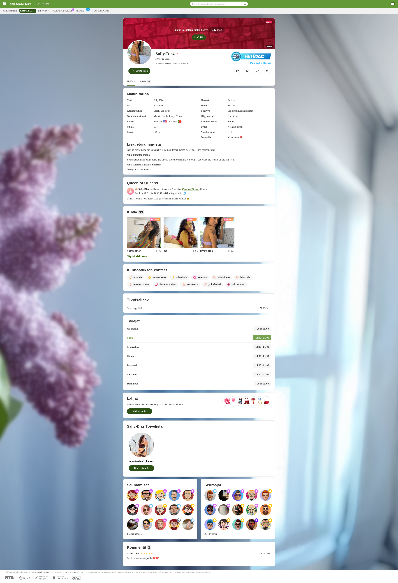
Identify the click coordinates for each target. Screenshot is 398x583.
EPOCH (64, 572)
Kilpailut (81, 11)
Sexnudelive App (101, 11)
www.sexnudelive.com (40, 572)
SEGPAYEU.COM (76, 572)
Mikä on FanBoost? (260, 63)
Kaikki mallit (10, 11)
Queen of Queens (190, 189)
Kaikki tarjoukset (62, 11)
